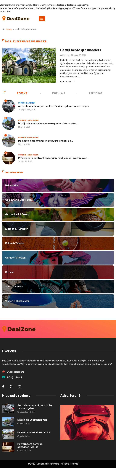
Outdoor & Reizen (26, 103)
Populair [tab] (58, 93)
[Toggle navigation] (42, 18)
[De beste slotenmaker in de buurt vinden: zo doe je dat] (8, 434)
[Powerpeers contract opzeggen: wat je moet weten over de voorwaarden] (8, 447)
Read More (65, 81)
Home (9, 29)
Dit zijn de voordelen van (32, 419)
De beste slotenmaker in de (33, 432)
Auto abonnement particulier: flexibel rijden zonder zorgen (53, 106)
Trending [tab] (95, 93)
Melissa (65, 55)
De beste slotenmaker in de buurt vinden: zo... (45, 140)
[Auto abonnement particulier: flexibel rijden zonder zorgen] (8, 408)
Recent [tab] (22, 93)
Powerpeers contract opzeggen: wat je (30, 445)
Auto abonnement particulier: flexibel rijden (35, 406)
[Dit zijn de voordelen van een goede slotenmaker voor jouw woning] (8, 421)
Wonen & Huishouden (28, 120)
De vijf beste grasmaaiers (80, 50)
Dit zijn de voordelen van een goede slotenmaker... (48, 123)
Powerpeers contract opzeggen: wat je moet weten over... (53, 158)
